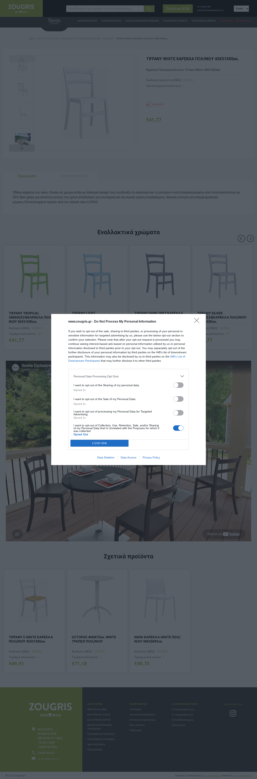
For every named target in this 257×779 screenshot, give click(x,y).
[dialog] (128, 389)
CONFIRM (99, 443)
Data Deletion (105, 457)
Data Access (128, 457)
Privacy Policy (151, 457)
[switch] (178, 385)
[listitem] (128, 376)
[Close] (198, 322)
